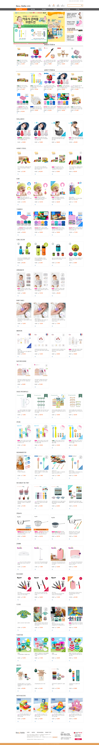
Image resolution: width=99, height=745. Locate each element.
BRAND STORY (48, 732)
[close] (45, 43)
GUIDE (28, 732)
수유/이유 (55, 9)
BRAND (20, 9)
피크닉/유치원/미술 (66, 9)
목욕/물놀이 (44, 9)
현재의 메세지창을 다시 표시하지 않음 (20, 43)
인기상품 (77, 9)
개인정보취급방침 (40, 732)
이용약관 (33, 732)
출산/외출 (33, 9)
